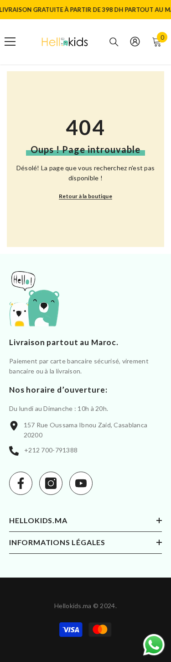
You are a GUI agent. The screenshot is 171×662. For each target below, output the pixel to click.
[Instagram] (50, 483)
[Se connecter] (135, 41)
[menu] (10, 41)
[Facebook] (20, 483)
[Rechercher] (114, 42)
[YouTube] (81, 483)
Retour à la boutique (85, 196)
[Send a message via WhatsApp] (153, 644)
